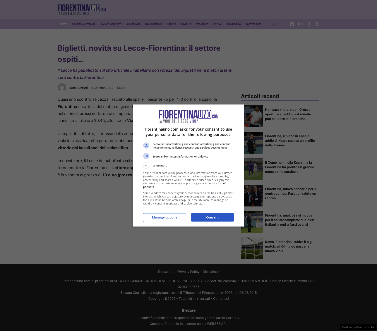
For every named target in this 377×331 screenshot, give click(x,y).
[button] (188, 166)
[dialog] (188, 165)
